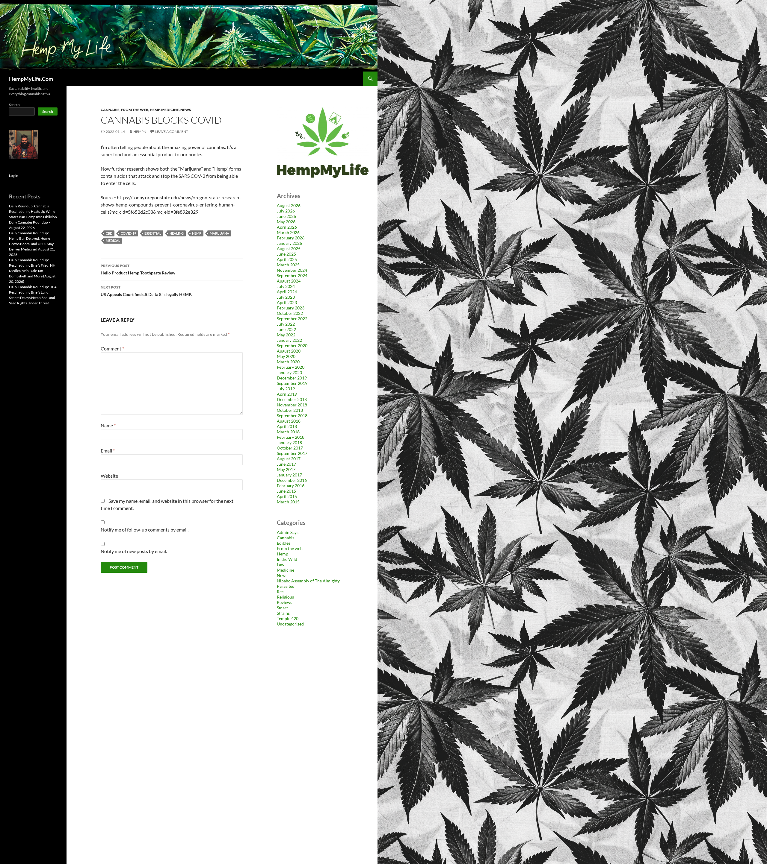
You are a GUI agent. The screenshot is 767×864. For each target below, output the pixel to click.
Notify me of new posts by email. (134, 551)
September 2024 (292, 275)
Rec (280, 591)
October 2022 (290, 313)
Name (108, 425)
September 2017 (292, 453)
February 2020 (290, 367)
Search (14, 104)
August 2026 (289, 205)
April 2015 (287, 496)
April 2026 (287, 227)
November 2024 (292, 270)
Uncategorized (290, 623)
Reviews (284, 602)
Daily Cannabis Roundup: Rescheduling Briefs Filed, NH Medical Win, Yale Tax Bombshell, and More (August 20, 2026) (32, 271)
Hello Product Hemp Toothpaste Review (138, 269)
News (185, 109)
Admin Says (287, 532)
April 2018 (287, 426)
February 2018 (290, 437)
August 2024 (289, 280)
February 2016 (290, 485)
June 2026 (286, 216)
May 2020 (286, 356)
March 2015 (288, 501)
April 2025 (287, 259)
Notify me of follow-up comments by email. (144, 529)
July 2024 (286, 286)
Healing (177, 233)
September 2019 (292, 383)
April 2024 (287, 291)
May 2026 (286, 221)
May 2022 (286, 334)
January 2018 (289, 442)
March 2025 (288, 264)
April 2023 (287, 302)
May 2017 (286, 469)
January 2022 (289, 340)
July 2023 (286, 297)
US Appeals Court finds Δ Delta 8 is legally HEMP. (146, 291)
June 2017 (286, 464)
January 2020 (289, 372)
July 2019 (286, 388)
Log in (13, 175)
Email (108, 450)
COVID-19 (128, 233)
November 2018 (292, 404)
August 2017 (289, 458)
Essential (152, 233)
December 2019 (292, 377)
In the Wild (287, 559)
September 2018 (292, 415)
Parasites (285, 586)
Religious (285, 596)
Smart (282, 607)
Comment (112, 348)
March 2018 (288, 431)
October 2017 (290, 447)
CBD (109, 233)
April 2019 (287, 394)
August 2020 (289, 350)
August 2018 (289, 420)
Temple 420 (287, 618)
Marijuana (219, 233)
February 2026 (290, 237)
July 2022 (286, 324)
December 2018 (292, 399)
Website (109, 476)
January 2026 (289, 243)
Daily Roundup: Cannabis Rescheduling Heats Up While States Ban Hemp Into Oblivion (33, 211)
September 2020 (292, 345)
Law (280, 564)
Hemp (155, 109)
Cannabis (110, 109)
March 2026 (288, 232)
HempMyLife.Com (31, 78)
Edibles (283, 543)
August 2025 (289, 248)
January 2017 (289, 474)
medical (113, 240)
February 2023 (290, 307)
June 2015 (286, 491)
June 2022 (286, 329)
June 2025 (286, 253)
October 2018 (290, 410)
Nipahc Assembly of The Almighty (308, 580)
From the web (134, 109)
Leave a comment (171, 131)
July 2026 (286, 210)
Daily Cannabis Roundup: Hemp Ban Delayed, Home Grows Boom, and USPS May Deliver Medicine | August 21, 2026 (32, 244)
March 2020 (288, 361)
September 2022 (292, 318)
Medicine (170, 109)
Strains (283, 613)
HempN (139, 131)
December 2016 (292, 480)
